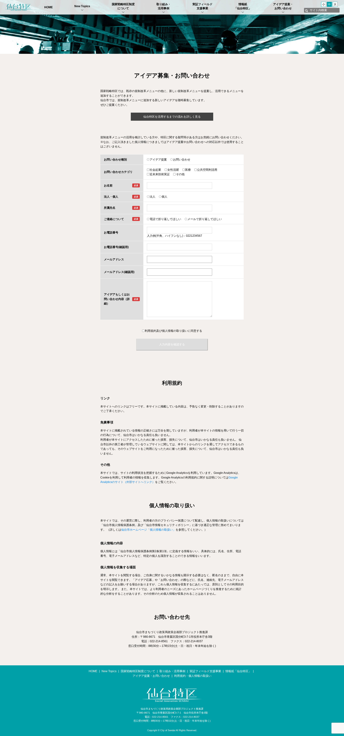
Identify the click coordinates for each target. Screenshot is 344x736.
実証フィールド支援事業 (202, 6)
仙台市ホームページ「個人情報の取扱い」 (148, 529)
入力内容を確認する (172, 344)
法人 (152, 196)
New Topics (82, 6)
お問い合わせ (181, 159)
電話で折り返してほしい (165, 219)
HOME (48, 7)
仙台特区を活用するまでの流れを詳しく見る (172, 116)
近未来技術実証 (160, 174)
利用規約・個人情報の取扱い (192, 675)
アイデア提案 (158, 159)
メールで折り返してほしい (204, 219)
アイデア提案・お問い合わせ (283, 6)
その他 (180, 174)
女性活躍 (173, 169)
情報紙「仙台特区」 (242, 6)
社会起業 (155, 169)
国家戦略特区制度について (123, 6)
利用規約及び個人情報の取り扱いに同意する (173, 330)
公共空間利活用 (207, 169)
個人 (164, 196)
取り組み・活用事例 (163, 6)
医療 (188, 169)
